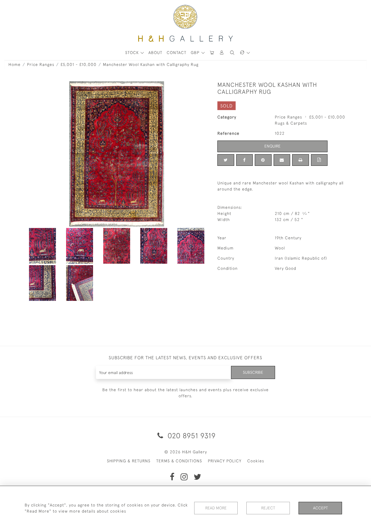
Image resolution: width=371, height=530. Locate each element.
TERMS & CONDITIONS (179, 461)
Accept (320, 508)
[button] (222, 53)
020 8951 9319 (191, 435)
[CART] (212, 53)
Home (14, 64)
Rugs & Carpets (291, 123)
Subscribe (253, 372)
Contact (176, 52)
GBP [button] (196, 52)
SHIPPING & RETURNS (128, 461)
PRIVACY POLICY (224, 461)
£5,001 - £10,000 (79, 64)
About (155, 52)
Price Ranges (40, 64)
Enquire (272, 146)
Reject (268, 508)
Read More (216, 508)
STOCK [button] (132, 52)
